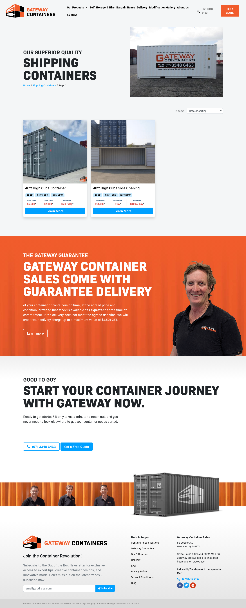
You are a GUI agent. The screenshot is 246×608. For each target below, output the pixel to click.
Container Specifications (145, 542)
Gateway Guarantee (142, 548)
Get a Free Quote (76, 446)
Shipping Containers (44, 85)
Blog (133, 582)
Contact (72, 14)
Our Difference (139, 554)
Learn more (35, 333)
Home (26, 85)
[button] (198, 11)
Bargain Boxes (125, 7)
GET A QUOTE (230, 10)
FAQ (133, 565)
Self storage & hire (102, 7)
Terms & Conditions (142, 577)
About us (183, 7)
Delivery (142, 7)
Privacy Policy (139, 571)
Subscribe (107, 588)
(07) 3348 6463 (207, 10)
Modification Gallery (162, 7)
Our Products (75, 7)
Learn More (55, 211)
